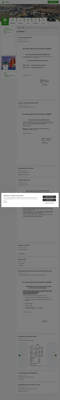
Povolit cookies (49, 196)
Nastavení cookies (49, 203)
